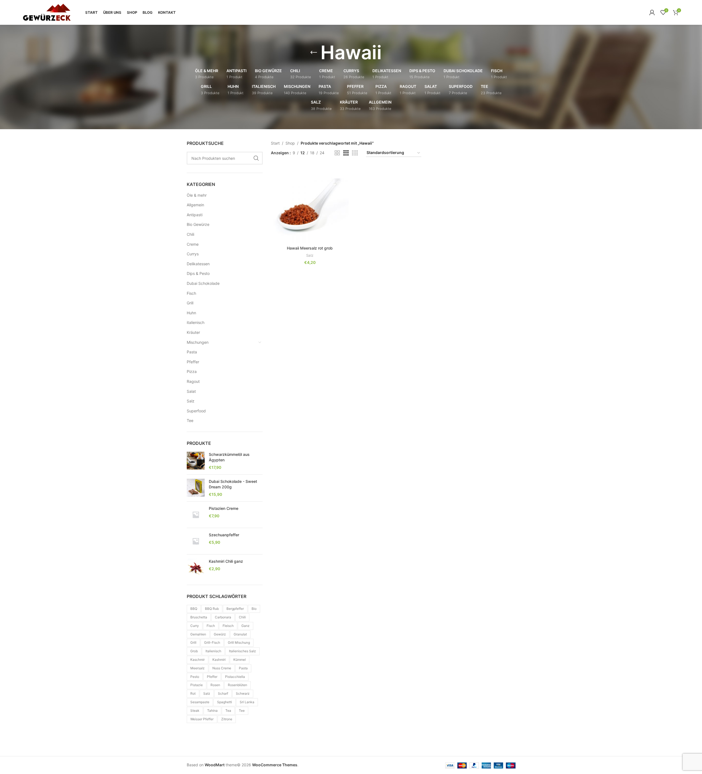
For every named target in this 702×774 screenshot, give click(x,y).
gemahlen (198, 634)
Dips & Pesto (198, 273)
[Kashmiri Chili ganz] (196, 568)
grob (194, 651)
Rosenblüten (237, 685)
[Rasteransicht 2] (337, 153)
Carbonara (223, 617)
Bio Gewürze (198, 224)
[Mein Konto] (652, 12)
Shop (290, 143)
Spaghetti (224, 702)
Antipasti (194, 214)
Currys (193, 253)
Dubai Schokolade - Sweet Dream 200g (233, 484)
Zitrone (226, 719)
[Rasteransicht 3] (346, 153)
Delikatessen (198, 263)
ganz (245, 626)
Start (275, 143)
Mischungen (198, 342)
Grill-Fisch (212, 642)
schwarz (243, 693)
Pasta (192, 352)
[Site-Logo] (46, 12)
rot (193, 693)
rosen (215, 685)
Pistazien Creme (223, 508)
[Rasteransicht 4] (355, 153)
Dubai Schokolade (203, 283)
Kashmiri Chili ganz (226, 561)
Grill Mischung (239, 642)
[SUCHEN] (256, 158)
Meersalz (197, 668)
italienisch (195, 322)
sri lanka (247, 702)
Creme (193, 244)
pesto (194, 677)
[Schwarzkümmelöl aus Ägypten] (196, 461)
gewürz (220, 634)
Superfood (196, 410)
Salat (191, 391)
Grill (190, 303)
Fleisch (228, 626)
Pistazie (196, 685)
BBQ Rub (212, 609)
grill (193, 642)
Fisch (191, 293)
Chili (190, 234)
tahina (212, 710)
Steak (194, 710)
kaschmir (197, 659)
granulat (240, 634)
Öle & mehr (197, 195)
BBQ (193, 609)
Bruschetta (198, 617)
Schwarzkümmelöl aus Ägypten (229, 457)
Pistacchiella (235, 677)
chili (242, 617)
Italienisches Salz (242, 651)
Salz (190, 401)
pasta (243, 668)
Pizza (192, 371)
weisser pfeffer (201, 719)
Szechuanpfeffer (224, 534)
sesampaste (199, 702)
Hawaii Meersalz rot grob (310, 248)
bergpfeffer (235, 609)
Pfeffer (193, 361)
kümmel (239, 659)
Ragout (193, 381)
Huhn (191, 312)
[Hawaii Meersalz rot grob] (310, 204)
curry (194, 626)
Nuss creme (221, 668)
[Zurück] (314, 52)
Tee (190, 420)
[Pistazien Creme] (196, 515)
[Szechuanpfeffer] (196, 541)
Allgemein (195, 204)
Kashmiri (219, 659)
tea (228, 710)
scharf (223, 693)
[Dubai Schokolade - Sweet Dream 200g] (196, 488)
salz (206, 693)
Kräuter (193, 332)
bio (254, 609)
